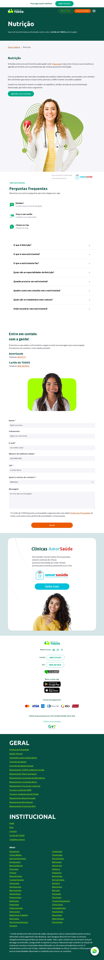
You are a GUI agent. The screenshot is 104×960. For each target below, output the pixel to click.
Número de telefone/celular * (22, 453)
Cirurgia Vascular (16, 879)
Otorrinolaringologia (18, 922)
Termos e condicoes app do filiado (24, 794)
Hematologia (58, 858)
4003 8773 (21, 357)
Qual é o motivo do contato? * (22, 477)
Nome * (12, 420)
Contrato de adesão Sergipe (21, 765)
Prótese (12, 872)
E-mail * (12, 443)
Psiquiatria (56, 872)
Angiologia (14, 904)
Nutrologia (14, 918)
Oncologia (13, 869)
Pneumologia (15, 897)
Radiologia (14, 901)
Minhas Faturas (66, 11)
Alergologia (57, 876)
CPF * (11, 465)
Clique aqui (56, 64)
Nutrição (56, 890)
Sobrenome (14, 431)
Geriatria (56, 883)
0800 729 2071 (64, 3)
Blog (11, 827)
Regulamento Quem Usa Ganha (23, 774)
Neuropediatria (16, 865)
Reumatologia (15, 876)
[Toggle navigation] (94, 11)
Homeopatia (14, 862)
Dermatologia (58, 879)
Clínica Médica (15, 855)
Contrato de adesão (17, 761)
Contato (13, 831)
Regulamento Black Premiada (22, 798)
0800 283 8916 (23, 366)
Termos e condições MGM (20, 790)
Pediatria (56, 869)
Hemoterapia (15, 887)
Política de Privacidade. (80, 513)
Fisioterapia (57, 855)
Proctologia (57, 922)
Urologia (13, 925)
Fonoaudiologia (59, 908)
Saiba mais (52, 586)
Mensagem (14, 489)
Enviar (52, 525)
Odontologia (15, 894)
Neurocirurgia (15, 890)
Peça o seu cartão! (82, 11)
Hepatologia (57, 911)
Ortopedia (56, 894)
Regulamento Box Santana (21, 802)
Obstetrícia (57, 865)
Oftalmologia (58, 918)
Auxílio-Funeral (16, 753)
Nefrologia (56, 862)
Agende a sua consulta (21, 93)
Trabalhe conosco (17, 839)
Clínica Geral (57, 904)
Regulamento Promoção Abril (22, 806)
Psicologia (56, 897)
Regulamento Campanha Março (23, 782)
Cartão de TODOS (16, 835)
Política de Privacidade (19, 749)
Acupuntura (14, 851)
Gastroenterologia (17, 858)
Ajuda (11, 823)
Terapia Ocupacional (61, 901)
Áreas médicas (14, 47)
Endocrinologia (16, 908)
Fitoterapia (14, 883)
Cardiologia (57, 851)
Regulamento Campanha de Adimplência (27, 778)
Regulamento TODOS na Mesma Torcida (26, 770)
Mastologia (57, 887)
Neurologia (57, 915)
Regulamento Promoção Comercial (24, 786)
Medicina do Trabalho (18, 915)
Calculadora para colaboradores (23, 757)
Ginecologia (14, 911)
